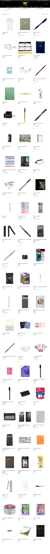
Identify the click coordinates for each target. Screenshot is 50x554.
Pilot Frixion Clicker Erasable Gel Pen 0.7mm (9, 169)
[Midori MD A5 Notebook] (9, 325)
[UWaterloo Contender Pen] (25, 185)
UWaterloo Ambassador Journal (7, 286)
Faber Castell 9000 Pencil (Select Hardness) (9, 356)
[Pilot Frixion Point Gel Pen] (25, 208)
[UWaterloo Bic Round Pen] (25, 115)
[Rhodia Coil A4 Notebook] (40, 440)
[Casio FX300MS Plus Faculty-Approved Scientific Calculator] (9, 440)
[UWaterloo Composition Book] (25, 161)
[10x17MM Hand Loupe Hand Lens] (25, 255)
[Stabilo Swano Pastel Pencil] (9, 302)
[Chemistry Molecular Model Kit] (9, 185)
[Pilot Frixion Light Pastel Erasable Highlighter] (40, 278)
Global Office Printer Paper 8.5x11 (23, 539)
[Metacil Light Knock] (9, 486)
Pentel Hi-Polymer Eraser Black (7, 539)
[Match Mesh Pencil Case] (9, 417)
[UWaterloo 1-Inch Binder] (40, 185)
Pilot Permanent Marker (37, 216)
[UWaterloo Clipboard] (40, 47)
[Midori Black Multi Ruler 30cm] (9, 231)
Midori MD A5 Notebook (6, 333)
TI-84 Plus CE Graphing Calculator (38, 263)
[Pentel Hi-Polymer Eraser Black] (9, 531)
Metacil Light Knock (5, 494)
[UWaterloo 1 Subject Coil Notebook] (25, 24)
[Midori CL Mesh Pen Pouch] (25, 393)
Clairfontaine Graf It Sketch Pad (7, 379)
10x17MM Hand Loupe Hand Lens (23, 263)
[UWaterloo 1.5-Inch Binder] (25, 325)
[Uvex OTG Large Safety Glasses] (9, 47)
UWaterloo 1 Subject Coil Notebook (23, 32)
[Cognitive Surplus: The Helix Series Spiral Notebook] (9, 462)
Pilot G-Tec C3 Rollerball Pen (22, 494)
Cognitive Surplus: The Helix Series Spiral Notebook (8, 471)
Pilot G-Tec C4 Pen (21, 356)
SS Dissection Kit (5, 123)
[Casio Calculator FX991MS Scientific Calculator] (25, 302)
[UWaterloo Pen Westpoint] (9, 138)
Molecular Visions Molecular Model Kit (24, 448)
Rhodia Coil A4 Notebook (37, 448)
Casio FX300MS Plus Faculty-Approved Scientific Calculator (8, 449)
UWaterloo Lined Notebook (37, 539)
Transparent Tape (36, 401)
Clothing (26, 6)
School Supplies (20, 6)
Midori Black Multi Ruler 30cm (7, 239)
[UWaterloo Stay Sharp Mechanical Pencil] (40, 70)
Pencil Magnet (4, 216)
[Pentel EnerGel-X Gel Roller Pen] (40, 115)
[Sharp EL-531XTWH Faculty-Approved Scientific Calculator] (25, 417)
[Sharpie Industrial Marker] (40, 486)
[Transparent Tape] (40, 393)
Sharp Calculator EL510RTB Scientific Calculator (23, 471)
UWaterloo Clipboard (36, 55)
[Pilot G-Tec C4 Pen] (25, 348)
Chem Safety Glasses (21, 78)
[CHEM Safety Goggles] (40, 161)
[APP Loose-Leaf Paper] (25, 510)
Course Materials (14, 6)
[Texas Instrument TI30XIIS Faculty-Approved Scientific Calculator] (40, 231)
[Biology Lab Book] (9, 94)
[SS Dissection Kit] (9, 115)
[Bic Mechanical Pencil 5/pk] (40, 462)
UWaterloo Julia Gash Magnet (22, 146)
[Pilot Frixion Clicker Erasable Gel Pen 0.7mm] (9, 161)
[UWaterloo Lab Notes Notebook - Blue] (9, 70)
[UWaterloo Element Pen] (40, 24)
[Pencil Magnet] (9, 208)
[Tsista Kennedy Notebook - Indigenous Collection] (40, 302)
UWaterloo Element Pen (37, 32)
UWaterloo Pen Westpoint (6, 146)
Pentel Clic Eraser (5, 263)
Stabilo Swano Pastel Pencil (6, 309)
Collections (8, 6)
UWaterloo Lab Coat (5, 32)
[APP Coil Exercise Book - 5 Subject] (25, 371)
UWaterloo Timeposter (21, 55)
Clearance (41, 6)
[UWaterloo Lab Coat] (9, 24)
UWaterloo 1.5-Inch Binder (22, 333)
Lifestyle (31, 6)
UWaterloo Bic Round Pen (22, 123)
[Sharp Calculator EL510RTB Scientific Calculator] (25, 462)
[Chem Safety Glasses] (25, 70)
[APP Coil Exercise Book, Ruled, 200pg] (25, 278)
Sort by (3, 14)
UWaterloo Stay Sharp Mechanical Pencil (39, 78)
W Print (39, 0)
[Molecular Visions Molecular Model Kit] (25, 440)
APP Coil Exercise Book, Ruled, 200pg (23, 286)
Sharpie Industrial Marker (37, 494)
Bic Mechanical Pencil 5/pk (37, 470)
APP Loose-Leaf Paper (21, 517)
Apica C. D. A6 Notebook (37, 146)
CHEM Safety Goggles (36, 169)
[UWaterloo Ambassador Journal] (9, 278)
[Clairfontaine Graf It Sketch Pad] (9, 371)
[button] (47, 4)
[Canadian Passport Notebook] (40, 325)
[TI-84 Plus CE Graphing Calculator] (40, 255)
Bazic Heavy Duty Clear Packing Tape (8, 517)
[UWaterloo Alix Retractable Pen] (25, 94)
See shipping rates (12, 0)
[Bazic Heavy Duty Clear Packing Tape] (9, 510)
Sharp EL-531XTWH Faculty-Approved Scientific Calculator (24, 425)
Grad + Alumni (36, 6)
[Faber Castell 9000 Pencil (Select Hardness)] (9, 348)
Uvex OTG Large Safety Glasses (7, 55)
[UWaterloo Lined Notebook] (40, 531)
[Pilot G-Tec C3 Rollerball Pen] (25, 486)
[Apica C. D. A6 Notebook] (40, 138)
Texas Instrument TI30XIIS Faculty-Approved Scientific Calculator (40, 240)
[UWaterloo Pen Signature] (40, 94)
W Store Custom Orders (44, 0)
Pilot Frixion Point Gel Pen (22, 216)
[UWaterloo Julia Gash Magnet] (25, 138)
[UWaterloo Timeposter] (25, 47)
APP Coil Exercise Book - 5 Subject (23, 379)
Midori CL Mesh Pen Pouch (22, 401)
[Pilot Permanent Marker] (40, 208)
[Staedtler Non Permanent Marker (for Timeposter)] (40, 371)
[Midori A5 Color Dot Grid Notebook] (40, 417)
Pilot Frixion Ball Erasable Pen (37, 356)
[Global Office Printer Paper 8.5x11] (25, 531)
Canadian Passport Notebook (37, 333)
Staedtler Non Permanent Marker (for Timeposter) (39, 380)
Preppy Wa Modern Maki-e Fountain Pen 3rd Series (24, 240)
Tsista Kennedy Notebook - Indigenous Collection (39, 310)
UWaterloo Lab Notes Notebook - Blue (8, 78)
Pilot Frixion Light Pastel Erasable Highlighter (40, 286)
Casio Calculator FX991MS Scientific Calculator (23, 310)
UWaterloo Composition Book (22, 169)
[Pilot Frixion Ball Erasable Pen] (40, 348)
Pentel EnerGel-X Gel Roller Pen (38, 123)
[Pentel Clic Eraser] (9, 255)
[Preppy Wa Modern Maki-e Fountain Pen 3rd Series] (25, 231)
